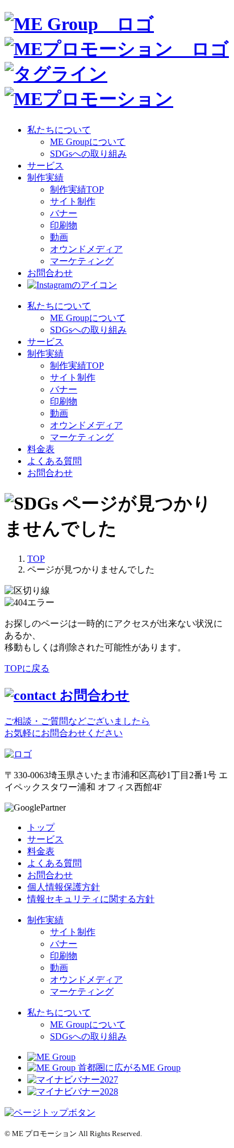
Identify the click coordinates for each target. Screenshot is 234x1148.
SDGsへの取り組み (88, 153)
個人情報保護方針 (63, 887)
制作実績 (45, 177)
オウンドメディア (86, 249)
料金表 (41, 449)
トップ (41, 827)
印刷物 (63, 225)
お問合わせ (50, 473)
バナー (63, 213)
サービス (45, 165)
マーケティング (82, 261)
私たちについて (59, 130)
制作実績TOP (77, 189)
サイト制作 (72, 201)
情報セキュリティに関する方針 (90, 899)
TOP (36, 558)
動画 (59, 237)
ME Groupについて (88, 142)
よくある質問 (54, 461)
